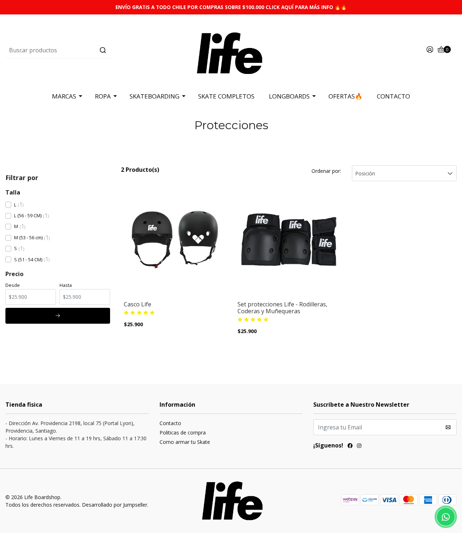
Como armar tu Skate (185, 441)
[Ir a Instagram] (359, 446)
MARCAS (64, 96)
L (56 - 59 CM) (28, 215)
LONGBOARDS (289, 96)
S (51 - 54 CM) (28, 259)
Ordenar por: (326, 170)
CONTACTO (393, 96)
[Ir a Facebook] (350, 446)
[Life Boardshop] (231, 50)
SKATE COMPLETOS (226, 96)
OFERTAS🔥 (345, 96)
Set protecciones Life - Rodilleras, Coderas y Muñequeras (282, 308)
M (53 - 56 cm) (28, 237)
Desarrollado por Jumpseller (114, 504)
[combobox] (80, 50)
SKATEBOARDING (154, 96)
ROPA (103, 96)
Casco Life (137, 304)
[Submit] (103, 50)
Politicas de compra (183, 432)
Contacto (170, 423)
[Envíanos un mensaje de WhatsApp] (446, 517)
